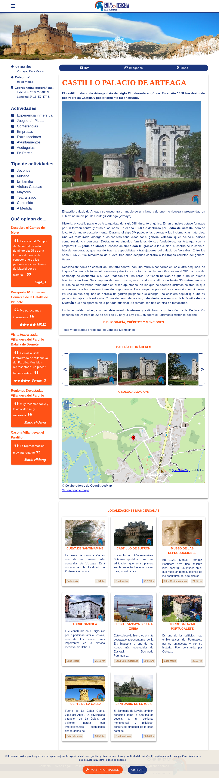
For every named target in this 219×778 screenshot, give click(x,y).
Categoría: (22, 77)
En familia (25, 181)
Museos (23, 176)
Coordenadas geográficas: (34, 87)
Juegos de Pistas (30, 121)
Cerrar (137, 769)
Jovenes (23, 170)
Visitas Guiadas (29, 187)
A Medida (24, 208)
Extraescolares (29, 137)
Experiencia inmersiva (34, 115)
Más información (105, 769)
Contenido (25, 203)
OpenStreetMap (181, 470)
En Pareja (25, 153)
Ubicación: (23, 66)
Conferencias (27, 126)
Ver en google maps (75, 490)
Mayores (24, 192)
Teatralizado (26, 197)
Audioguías (26, 148)
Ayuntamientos (29, 142)
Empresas (25, 132)
